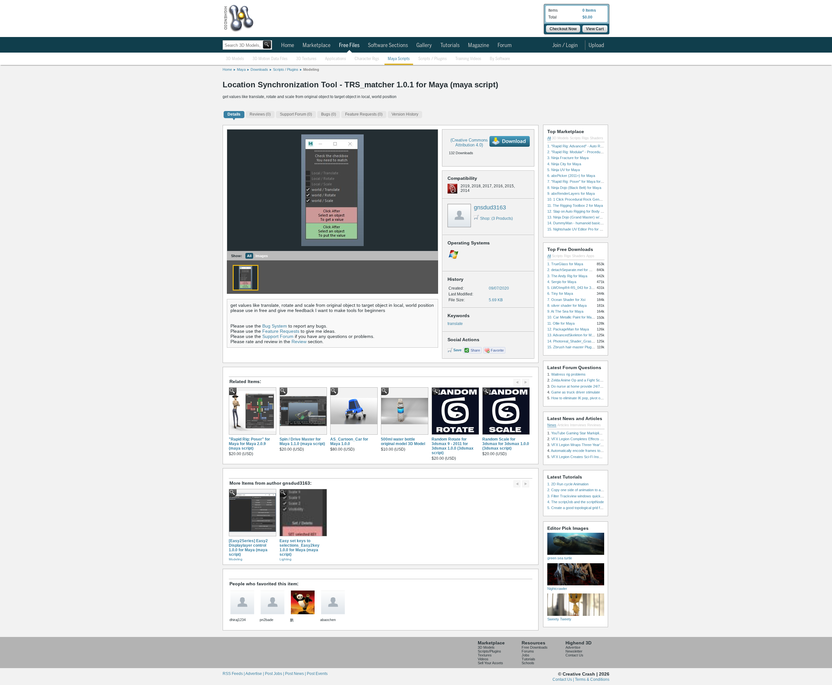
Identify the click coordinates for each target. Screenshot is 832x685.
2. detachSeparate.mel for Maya (572, 270)
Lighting (286, 559)
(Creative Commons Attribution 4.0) (469, 142)
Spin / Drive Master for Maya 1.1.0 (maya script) (302, 441)
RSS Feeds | (234, 673)
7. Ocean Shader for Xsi (566, 300)
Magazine (478, 45)
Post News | (296, 673)
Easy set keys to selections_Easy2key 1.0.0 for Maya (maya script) (299, 548)
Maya (241, 69)
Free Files (349, 45)
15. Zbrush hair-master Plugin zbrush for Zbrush (585, 347)
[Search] (267, 45)
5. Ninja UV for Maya (563, 170)
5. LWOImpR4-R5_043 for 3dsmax (574, 288)
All (249, 256)
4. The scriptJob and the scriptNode (575, 502)
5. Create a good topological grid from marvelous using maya (595, 508)
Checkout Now (563, 29)
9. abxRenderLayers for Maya (571, 193)
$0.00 (587, 17)
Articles (563, 425)
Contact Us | (563, 679)
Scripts (575, 138)
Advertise (573, 647)
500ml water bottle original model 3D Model (403, 441)
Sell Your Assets (490, 663)
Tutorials (450, 45)
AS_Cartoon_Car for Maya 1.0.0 (349, 441)
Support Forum (277, 336)
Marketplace (317, 45)
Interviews (578, 425)
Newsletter (574, 651)
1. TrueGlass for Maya (565, 264)
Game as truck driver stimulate (575, 392)
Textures (485, 655)
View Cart (595, 29)
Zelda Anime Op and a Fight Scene (578, 380)
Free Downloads (535, 647)
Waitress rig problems (568, 374)
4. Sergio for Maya (561, 282)
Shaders (596, 138)
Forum (505, 45)
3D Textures (306, 59)
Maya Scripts (399, 59)
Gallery (424, 45)
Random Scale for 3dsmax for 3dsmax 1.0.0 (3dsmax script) (505, 444)
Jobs (525, 655)
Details (234, 114)
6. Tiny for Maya (560, 293)
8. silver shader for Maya (567, 305)
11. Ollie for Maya (561, 323)
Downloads (259, 69)
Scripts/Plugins (489, 651)
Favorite (497, 350)
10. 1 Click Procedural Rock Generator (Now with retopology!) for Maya (603, 199)
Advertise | (255, 673)
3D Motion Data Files (270, 59)
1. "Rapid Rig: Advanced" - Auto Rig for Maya (582, 146)
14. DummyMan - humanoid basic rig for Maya (583, 223)
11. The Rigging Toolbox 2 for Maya (575, 205)
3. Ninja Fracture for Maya (568, 158)
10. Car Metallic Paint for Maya (571, 317)
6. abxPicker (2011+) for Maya (571, 176)
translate (455, 323)
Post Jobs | (275, 673)
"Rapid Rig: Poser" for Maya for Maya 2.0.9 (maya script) (249, 444)
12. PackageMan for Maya (568, 329)
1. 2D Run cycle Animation (568, 484)
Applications (335, 59)
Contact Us (574, 655)
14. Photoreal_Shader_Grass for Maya (577, 341)
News (551, 425)
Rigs (585, 138)
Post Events (317, 673)
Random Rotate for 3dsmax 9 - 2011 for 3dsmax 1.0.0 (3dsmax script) (453, 446)
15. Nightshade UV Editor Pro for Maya (577, 229)
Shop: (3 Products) (496, 218)
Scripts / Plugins (432, 59)
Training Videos (468, 59)
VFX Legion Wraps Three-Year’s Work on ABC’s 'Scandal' (596, 445)
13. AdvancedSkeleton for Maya (572, 335)
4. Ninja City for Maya (564, 164)
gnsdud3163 (490, 207)
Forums (528, 651)
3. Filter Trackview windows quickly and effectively (587, 496)
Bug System (274, 326)
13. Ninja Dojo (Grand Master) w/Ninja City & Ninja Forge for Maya (599, 217)
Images (261, 256)
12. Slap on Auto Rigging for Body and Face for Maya (588, 211)
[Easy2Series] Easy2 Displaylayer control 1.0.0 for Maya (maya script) (248, 548)
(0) (260, 114)
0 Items (589, 10)
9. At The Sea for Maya (565, 311)
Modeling (311, 69)
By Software (500, 59)
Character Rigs (367, 59)
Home (287, 45)
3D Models (235, 59)
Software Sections (388, 45)
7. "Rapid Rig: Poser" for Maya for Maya (578, 181)
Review (299, 341)
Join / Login (565, 45)
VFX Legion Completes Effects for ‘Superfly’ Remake (592, 439)
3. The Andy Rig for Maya (567, 276)
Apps (590, 256)
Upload (596, 45)
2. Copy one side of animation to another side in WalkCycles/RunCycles (603, 490)
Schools (528, 663)
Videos (483, 659)
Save (457, 350)
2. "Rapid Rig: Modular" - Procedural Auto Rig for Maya (590, 152)
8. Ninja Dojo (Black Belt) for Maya (574, 188)
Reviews (594, 425)
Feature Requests (280, 331)
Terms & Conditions (592, 679)
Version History (405, 114)
